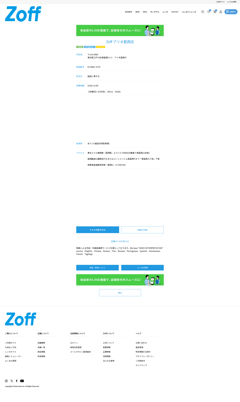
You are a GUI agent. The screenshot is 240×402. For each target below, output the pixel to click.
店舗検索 (41, 342)
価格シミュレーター (13, 356)
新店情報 (41, 351)
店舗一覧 (41, 347)
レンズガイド (10, 351)
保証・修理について (97, 267)
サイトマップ (141, 365)
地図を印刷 (142, 229)
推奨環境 (139, 347)
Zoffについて (108, 342)
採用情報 (106, 356)
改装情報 (41, 356)
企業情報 (106, 351)
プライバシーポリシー (145, 356)
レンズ (165, 12)
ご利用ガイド (220, 2)
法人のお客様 (108, 360)
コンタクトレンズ (189, 12)
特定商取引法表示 (143, 351)
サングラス (154, 12)
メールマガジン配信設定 (80, 351)
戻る (120, 292)
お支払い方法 (10, 347)
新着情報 (106, 347)
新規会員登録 (76, 347)
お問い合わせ (141, 342)
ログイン (74, 342)
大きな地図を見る (98, 229)
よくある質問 (231, 2)
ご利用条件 (140, 360)
